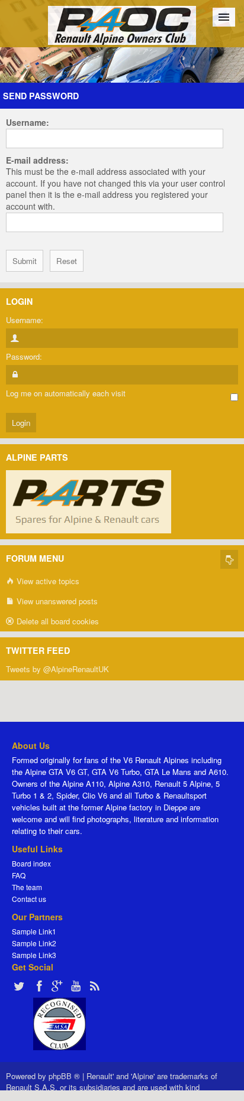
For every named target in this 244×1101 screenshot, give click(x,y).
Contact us (29, 899)
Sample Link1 (34, 931)
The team (27, 887)
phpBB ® (64, 1076)
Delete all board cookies (56, 621)
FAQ (18, 875)
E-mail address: (37, 160)
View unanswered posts (56, 601)
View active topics (46, 581)
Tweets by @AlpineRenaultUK (57, 669)
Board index (31, 863)
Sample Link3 (34, 955)
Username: (27, 122)
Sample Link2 (34, 943)
